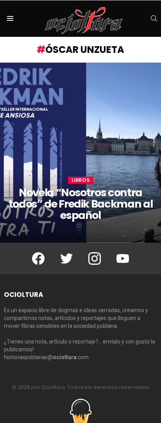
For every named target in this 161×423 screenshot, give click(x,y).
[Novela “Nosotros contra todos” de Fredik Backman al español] (80, 153)
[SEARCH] (154, 18)
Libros (81, 180)
